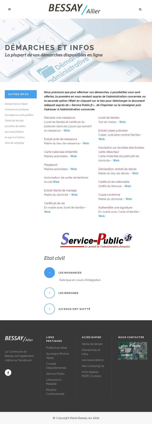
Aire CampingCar (93, 366)
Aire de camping (14, 142)
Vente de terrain (14, 120)
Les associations (14, 131)
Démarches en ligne (16, 103)
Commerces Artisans (17, 109)
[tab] (95, 272)
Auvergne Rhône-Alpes (58, 355)
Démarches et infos (91, 352)
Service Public (55, 373)
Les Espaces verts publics (19, 115)
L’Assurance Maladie (53, 382)
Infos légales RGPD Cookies (91, 374)
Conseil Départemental (56, 366)
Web (67, 130)
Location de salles (15, 126)
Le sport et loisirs (14, 137)
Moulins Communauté (55, 392)
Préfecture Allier (56, 347)
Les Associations (92, 360)
